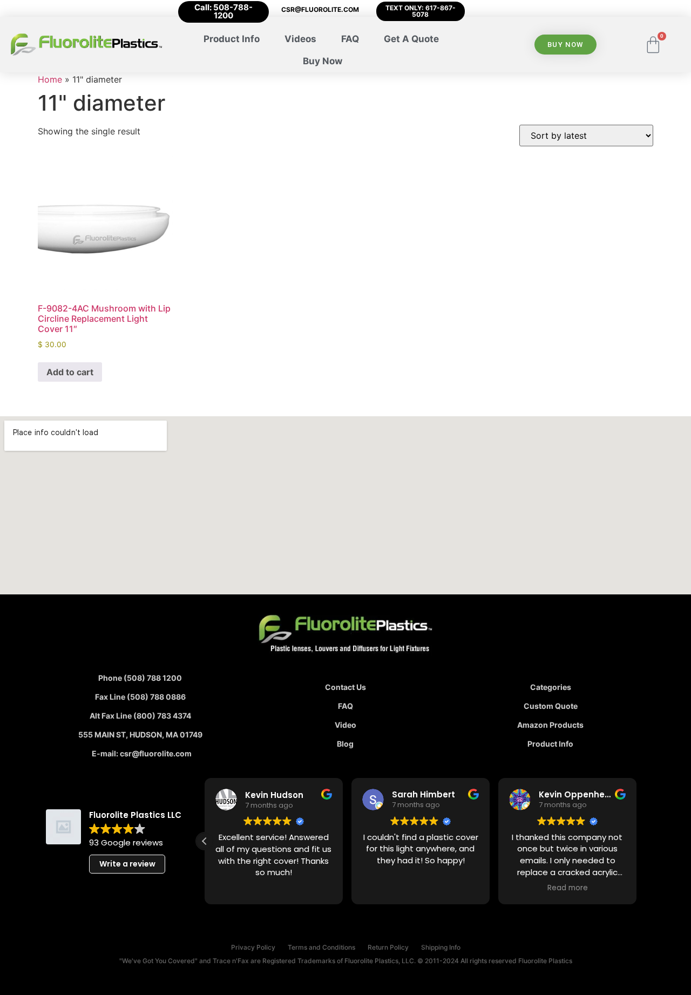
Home (50, 79)
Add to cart (69, 372)
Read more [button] (567, 888)
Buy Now (322, 61)
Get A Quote (411, 38)
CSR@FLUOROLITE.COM (320, 9)
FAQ (350, 38)
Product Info (232, 38)
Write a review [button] (127, 863)
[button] (205, 841)
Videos (300, 38)
